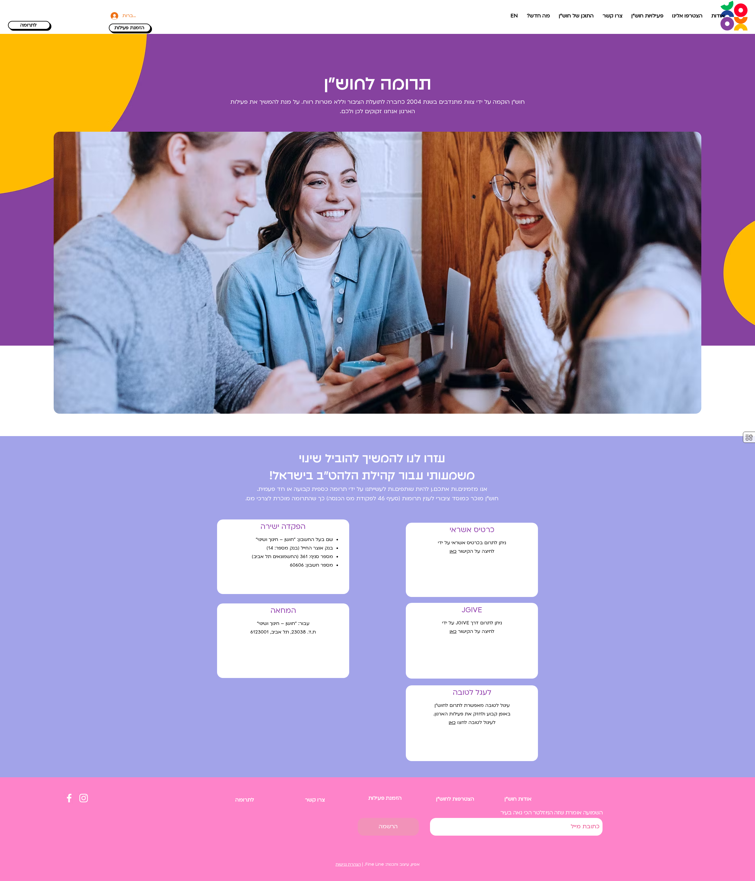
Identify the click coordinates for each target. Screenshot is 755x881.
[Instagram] (83, 798)
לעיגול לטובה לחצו (475, 722)
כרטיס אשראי (471, 530)
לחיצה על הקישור (471, 631)
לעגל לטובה (472, 692)
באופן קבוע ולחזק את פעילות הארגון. (472, 714)
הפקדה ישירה (283, 527)
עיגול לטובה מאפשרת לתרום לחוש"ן (472, 705)
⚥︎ (749, 438)
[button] (687, 16)
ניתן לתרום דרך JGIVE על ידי (472, 623)
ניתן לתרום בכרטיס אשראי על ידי (472, 543)
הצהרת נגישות (348, 864)
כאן (452, 722)
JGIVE (472, 610)
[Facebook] (69, 798)
